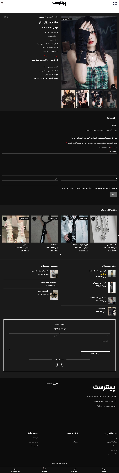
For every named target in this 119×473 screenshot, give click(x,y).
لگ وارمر (26, 244)
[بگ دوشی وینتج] (54, 295)
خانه (56, 17)
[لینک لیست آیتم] (89, 401)
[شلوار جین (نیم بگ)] (112, 287)
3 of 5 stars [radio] (103, 147)
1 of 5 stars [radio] (106, 147)
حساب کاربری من (111, 442)
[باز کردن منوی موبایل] (115, 3)
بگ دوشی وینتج (43, 291)
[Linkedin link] (37, 78)
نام (115, 178)
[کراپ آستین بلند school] (112, 300)
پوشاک (75, 442)
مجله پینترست (33, 442)
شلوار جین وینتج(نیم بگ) (97, 271)
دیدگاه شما (113, 151)
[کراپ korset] (112, 311)
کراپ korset (102, 308)
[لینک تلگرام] (34, 78)
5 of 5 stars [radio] (100, 147)
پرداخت (114, 438)
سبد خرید (114, 446)
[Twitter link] (43, 78)
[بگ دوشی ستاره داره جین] (54, 273)
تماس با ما (34, 446)
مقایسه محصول (112, 454)
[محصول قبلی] (7, 17)
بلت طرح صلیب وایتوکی (48, 282)
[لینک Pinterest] (40, 78)
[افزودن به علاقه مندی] (93, 219)
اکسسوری (49, 17)
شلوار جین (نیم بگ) (99, 283)
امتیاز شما (113, 148)
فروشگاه (75, 438)
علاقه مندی (113, 450)
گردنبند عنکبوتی (112, 244)
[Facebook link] (46, 78)
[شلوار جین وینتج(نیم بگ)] (112, 274)
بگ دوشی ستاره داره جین (40, 271)
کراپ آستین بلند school (98, 298)
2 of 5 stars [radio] (105, 147)
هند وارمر (41, 17)
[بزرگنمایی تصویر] (113, 86)
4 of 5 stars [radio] (101, 147)
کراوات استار (54, 244)
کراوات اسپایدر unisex (80, 244)
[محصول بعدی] (3, 17)
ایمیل (56, 178)
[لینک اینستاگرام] (61, 365)
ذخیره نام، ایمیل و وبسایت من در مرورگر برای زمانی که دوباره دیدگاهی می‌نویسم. (88, 188)
